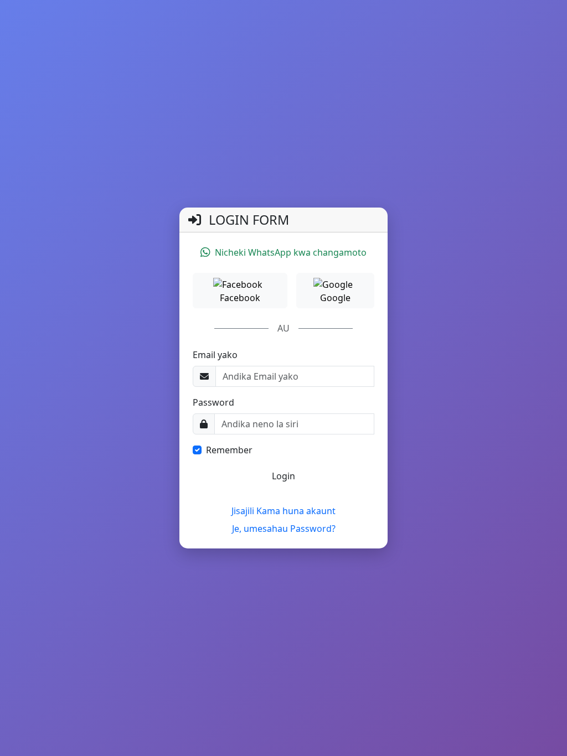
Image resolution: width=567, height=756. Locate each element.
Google (335, 298)
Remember (229, 450)
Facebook (240, 298)
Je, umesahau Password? (284, 528)
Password (213, 402)
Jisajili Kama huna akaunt (283, 511)
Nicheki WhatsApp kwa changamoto (291, 252)
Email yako (215, 355)
